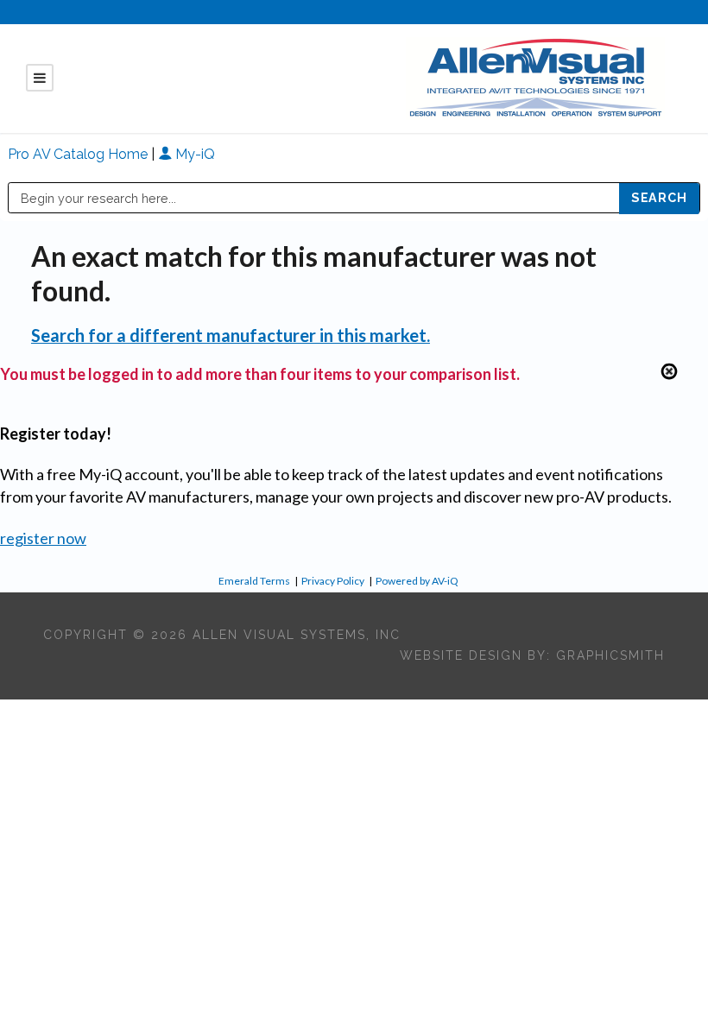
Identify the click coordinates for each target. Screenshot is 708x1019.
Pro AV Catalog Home (79, 154)
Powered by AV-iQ (417, 580)
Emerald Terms (254, 580)
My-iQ (193, 154)
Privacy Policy (332, 580)
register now (43, 537)
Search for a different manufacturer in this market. (230, 335)
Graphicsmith (610, 655)
